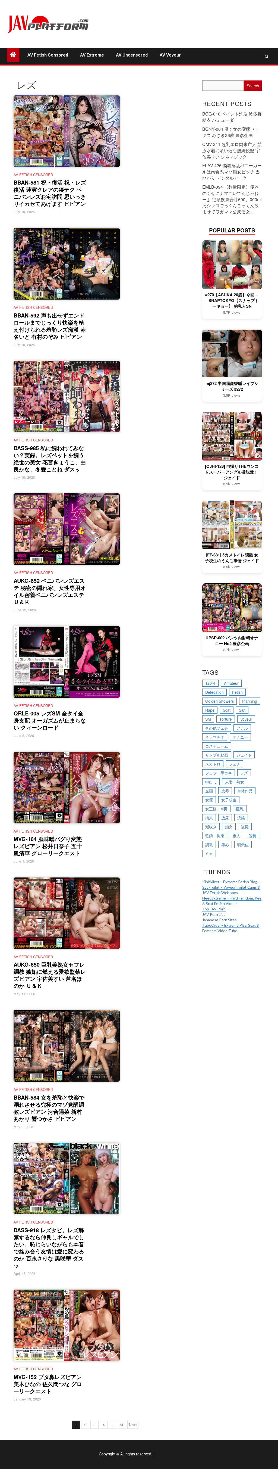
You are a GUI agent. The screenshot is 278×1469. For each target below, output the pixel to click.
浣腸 (241, 817)
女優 (209, 799)
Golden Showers (219, 701)
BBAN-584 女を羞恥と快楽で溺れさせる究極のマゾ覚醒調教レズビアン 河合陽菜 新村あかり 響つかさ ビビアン (49, 1107)
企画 (209, 790)
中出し (211, 782)
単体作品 (244, 790)
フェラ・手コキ (218, 773)
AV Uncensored (132, 55)
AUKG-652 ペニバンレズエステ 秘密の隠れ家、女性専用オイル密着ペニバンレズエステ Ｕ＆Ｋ (50, 591)
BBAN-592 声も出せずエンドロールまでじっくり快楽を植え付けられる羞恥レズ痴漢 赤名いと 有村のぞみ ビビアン (50, 325)
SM (208, 719)
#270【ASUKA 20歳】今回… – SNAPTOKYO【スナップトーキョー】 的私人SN (232, 300)
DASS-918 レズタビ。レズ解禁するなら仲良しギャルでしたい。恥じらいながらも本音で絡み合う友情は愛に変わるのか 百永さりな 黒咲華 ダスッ (49, 1247)
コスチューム (216, 746)
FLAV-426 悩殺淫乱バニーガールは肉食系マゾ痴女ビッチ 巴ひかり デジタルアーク (232, 171)
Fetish (237, 692)
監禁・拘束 (214, 835)
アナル (242, 728)
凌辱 (225, 790)
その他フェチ (216, 728)
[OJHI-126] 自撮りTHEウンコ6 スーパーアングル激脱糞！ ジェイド (232, 472)
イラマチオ (214, 737)
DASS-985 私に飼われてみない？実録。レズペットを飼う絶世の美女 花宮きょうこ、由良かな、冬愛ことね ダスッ (50, 458)
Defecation (214, 692)
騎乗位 (243, 844)
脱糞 (252, 835)
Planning (249, 701)
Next (133, 1424)
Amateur (231, 683)
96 (122, 1424)
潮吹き (211, 826)
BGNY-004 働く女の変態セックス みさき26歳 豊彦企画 (230, 132)
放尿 (225, 817)
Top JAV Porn (214, 909)
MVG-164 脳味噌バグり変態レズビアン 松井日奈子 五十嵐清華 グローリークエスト (48, 846)
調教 (209, 844)
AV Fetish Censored (47, 55)
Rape (209, 710)
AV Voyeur (170, 55)
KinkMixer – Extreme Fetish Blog (229, 881)
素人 (236, 835)
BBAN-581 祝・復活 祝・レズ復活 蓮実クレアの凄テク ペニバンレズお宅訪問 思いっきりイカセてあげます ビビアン (50, 192)
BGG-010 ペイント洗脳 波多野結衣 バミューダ (232, 117)
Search (253, 85)
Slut (242, 710)
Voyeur (246, 719)
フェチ (234, 764)
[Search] (266, 56)
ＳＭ (209, 853)
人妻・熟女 (234, 782)
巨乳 (240, 808)
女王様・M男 (216, 808)
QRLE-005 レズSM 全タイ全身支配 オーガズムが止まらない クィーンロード (50, 720)
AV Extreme (92, 55)
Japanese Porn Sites (219, 919)
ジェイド (244, 755)
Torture (225, 719)
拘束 (209, 817)
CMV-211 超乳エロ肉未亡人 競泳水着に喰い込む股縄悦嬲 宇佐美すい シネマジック (232, 150)
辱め (225, 844)
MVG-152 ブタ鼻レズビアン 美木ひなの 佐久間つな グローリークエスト (48, 1384)
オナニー (240, 737)
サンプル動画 (216, 755)
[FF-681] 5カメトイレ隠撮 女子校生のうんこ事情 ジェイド (232, 558)
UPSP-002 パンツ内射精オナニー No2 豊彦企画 (232, 640)
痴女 (229, 826)
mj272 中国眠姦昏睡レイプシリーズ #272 (232, 386)
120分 (210, 683)
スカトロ (212, 764)
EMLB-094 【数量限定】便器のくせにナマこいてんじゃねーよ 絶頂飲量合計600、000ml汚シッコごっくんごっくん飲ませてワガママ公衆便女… (232, 199)
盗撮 (245, 826)
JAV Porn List (213, 914)
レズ (244, 773)
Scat (226, 710)
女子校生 (228, 799)
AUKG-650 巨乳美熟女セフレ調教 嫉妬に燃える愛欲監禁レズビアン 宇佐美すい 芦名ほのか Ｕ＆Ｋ (50, 974)
